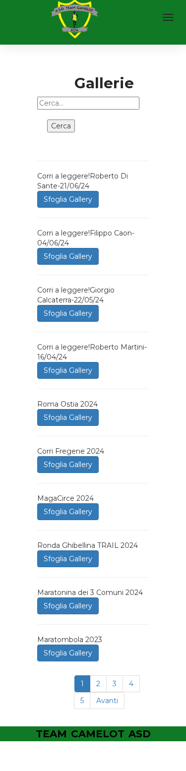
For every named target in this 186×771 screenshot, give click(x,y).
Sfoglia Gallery (68, 199)
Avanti (107, 700)
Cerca (61, 125)
